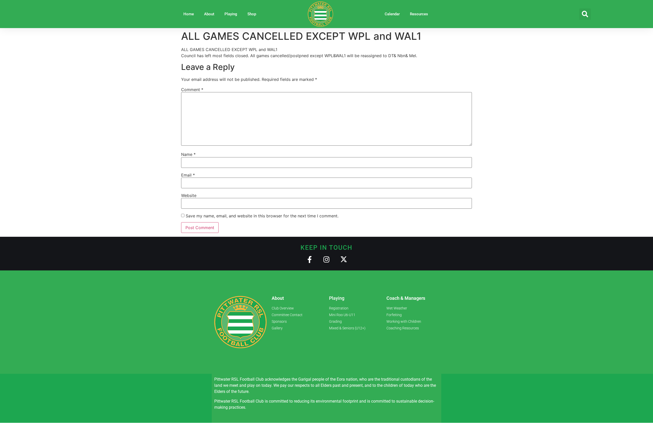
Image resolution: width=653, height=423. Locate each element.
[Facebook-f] (309, 259)
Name (188, 154)
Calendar (392, 14)
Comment (192, 90)
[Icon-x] (343, 259)
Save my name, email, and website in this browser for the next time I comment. (262, 216)
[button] (585, 14)
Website (188, 195)
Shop (251, 14)
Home (188, 14)
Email (188, 175)
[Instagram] (326, 259)
